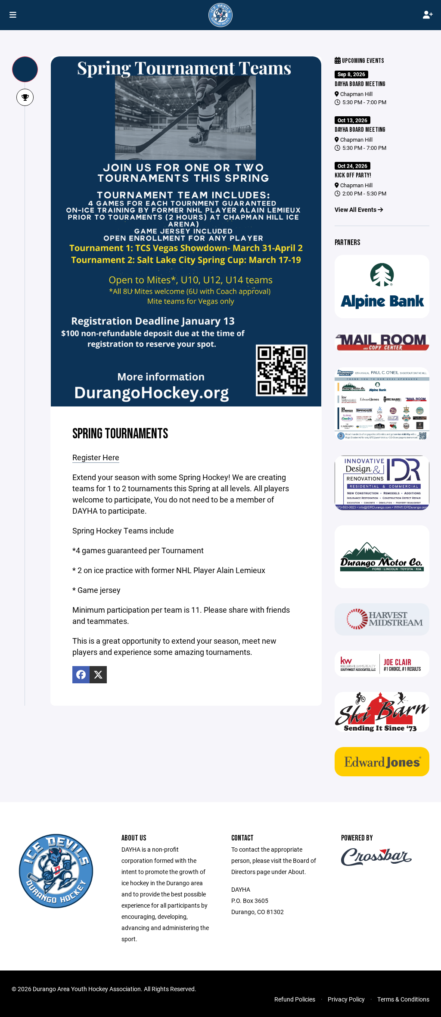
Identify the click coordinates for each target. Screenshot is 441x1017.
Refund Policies (294, 999)
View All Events (356, 209)
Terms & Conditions (403, 999)
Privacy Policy (346, 999)
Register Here (95, 457)
